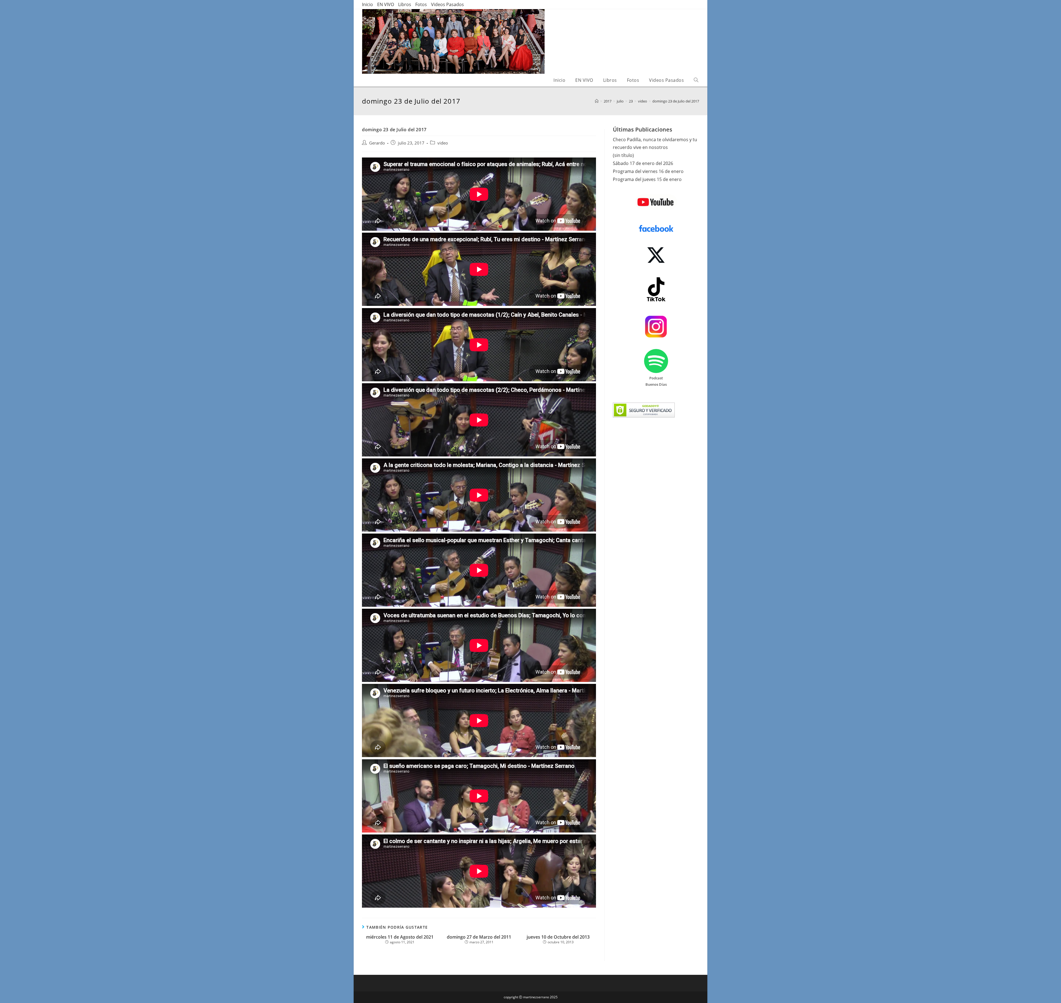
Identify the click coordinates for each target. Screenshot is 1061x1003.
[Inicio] (596, 101)
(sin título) (623, 155)
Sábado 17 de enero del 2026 (643, 163)
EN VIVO (385, 4)
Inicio (367, 4)
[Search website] (696, 80)
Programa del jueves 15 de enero (647, 179)
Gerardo (377, 143)
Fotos (421, 4)
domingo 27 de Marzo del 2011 (479, 937)
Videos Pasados (447, 4)
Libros (404, 4)
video (442, 143)
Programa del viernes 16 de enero (648, 171)
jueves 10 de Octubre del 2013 (558, 937)
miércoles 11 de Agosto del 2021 (400, 937)
